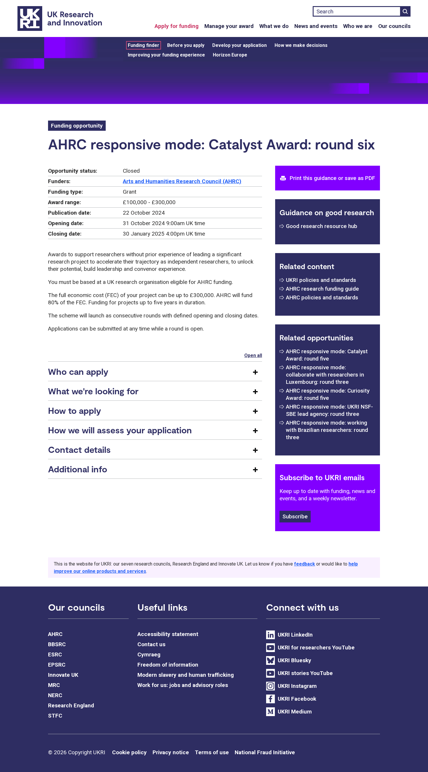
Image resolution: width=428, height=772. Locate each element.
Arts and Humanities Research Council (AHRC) (182, 181)
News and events (315, 26)
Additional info (77, 469)
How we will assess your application (120, 430)
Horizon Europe (230, 55)
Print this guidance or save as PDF (332, 178)
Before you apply (185, 45)
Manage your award (229, 26)
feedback (304, 564)
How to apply (74, 410)
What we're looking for (93, 391)
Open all (253, 355)
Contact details (79, 449)
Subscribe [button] (295, 516)
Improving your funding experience (166, 55)
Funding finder (143, 45)
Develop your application (239, 45)
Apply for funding (177, 26)
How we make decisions (301, 45)
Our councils (394, 26)
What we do (274, 26)
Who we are (357, 26)
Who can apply (78, 371)
